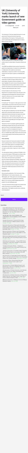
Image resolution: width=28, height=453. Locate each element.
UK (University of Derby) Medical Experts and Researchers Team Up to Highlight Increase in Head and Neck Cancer (14, 267)
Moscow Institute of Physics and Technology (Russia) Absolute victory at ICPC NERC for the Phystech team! (14, 233)
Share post (15, 27)
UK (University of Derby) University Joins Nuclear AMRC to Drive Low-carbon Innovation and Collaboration (15, 271)
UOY (18, 25)
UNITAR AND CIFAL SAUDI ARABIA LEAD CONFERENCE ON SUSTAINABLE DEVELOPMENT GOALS (14, 217)
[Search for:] (14, 196)
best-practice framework (18, 66)
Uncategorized (10, 25)
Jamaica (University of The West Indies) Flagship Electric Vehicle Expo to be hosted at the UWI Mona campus (15, 252)
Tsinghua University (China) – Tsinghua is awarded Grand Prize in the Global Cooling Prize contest (14, 247)
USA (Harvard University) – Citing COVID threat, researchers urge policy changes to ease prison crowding (14, 242)
